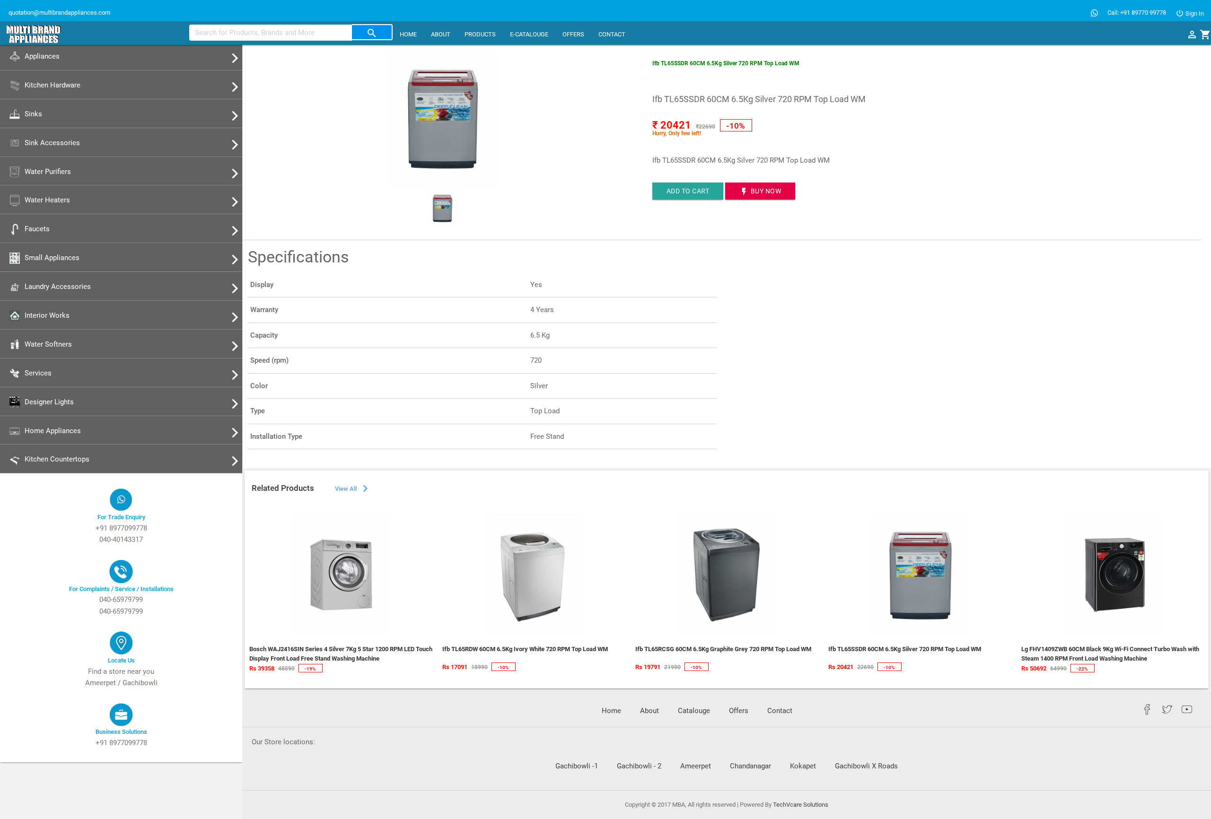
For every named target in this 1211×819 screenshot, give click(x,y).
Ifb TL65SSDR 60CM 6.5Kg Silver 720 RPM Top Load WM (725, 63)
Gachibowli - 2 (639, 766)
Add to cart (688, 191)
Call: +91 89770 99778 (1136, 12)
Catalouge (694, 710)
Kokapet (803, 766)
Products (480, 34)
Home (408, 34)
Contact (611, 34)
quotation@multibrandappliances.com (58, 12)
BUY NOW (760, 191)
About (440, 34)
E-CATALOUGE (529, 34)
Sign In (1194, 13)
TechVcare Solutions (800, 804)
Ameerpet (695, 766)
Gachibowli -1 (576, 766)
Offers (573, 34)
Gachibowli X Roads (866, 766)
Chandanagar (750, 766)
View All (353, 488)
